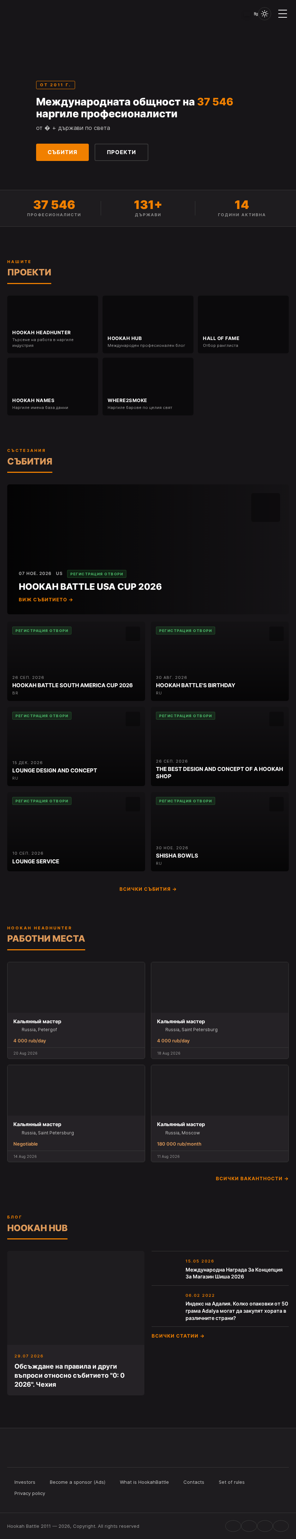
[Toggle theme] (264, 13)
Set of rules (232, 1482)
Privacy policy (29, 1493)
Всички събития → (148, 889)
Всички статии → (178, 1336)
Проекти (121, 152)
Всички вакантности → (252, 1178)
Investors (24, 1482)
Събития (62, 152)
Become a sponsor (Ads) (77, 1482)
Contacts (193, 1482)
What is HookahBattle (144, 1482)
